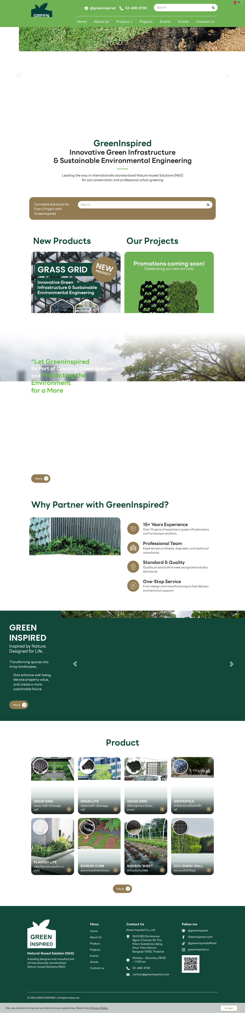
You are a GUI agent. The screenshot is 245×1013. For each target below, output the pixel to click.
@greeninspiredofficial (202, 943)
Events (165, 21)
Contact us (205, 21)
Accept (229, 1008)
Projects (146, 21)
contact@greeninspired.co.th (150, 974)
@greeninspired (198, 930)
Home (82, 21)
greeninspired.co (198, 949)
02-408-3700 (141, 968)
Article (183, 21)
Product (123, 21)
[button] (18, 74)
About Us (101, 21)
